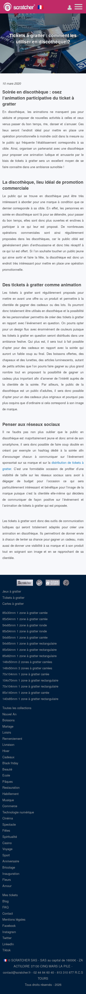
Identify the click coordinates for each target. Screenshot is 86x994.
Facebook (9, 925)
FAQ (5, 907)
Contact (7, 913)
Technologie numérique (18, 812)
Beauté (7, 769)
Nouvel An (9, 714)
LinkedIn (8, 944)
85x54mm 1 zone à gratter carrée (25, 619)
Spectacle (9, 824)
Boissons (8, 720)
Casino (7, 843)
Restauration (11, 787)
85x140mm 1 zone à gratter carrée (25, 692)
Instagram (9, 931)
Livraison (8, 744)
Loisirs (6, 732)
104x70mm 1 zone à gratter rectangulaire (30, 680)
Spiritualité (9, 836)
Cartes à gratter (13, 603)
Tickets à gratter (13, 597)
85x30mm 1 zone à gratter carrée (25, 612)
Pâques (7, 781)
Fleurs (6, 879)
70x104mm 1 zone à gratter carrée (25, 674)
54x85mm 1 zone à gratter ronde (24, 625)
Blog (5, 901)
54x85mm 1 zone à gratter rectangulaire (29, 643)
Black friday (10, 763)
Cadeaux (8, 757)
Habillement (10, 793)
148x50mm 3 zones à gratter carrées (27, 668)
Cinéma (7, 818)
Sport (6, 855)
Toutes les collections (16, 708)
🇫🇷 (41, 6)
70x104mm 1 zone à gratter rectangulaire (30, 686)
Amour (6, 885)
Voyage (7, 849)
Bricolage (8, 867)
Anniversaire (10, 861)
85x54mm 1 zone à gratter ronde (24, 631)
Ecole (6, 775)
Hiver (5, 750)
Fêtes (6, 830)
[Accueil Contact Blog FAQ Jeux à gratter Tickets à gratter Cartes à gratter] (78, 6)
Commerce (9, 806)
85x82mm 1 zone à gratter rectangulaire (29, 655)
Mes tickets (10, 895)
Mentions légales (13, 919)
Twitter (6, 937)
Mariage (7, 726)
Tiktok (6, 950)
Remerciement (12, 738)
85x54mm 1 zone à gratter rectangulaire (29, 649)
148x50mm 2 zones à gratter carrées (27, 661)
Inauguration (10, 873)
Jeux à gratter (11, 591)
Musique (8, 800)
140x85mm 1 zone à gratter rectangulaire (30, 698)
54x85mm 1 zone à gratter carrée (25, 637)
